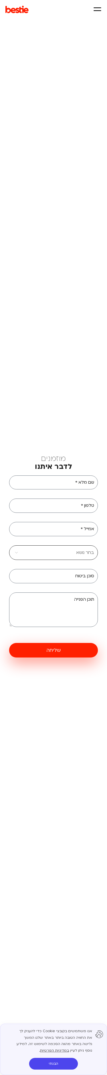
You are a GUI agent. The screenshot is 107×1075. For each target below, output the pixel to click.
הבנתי (53, 1063)
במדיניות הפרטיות (54, 1050)
